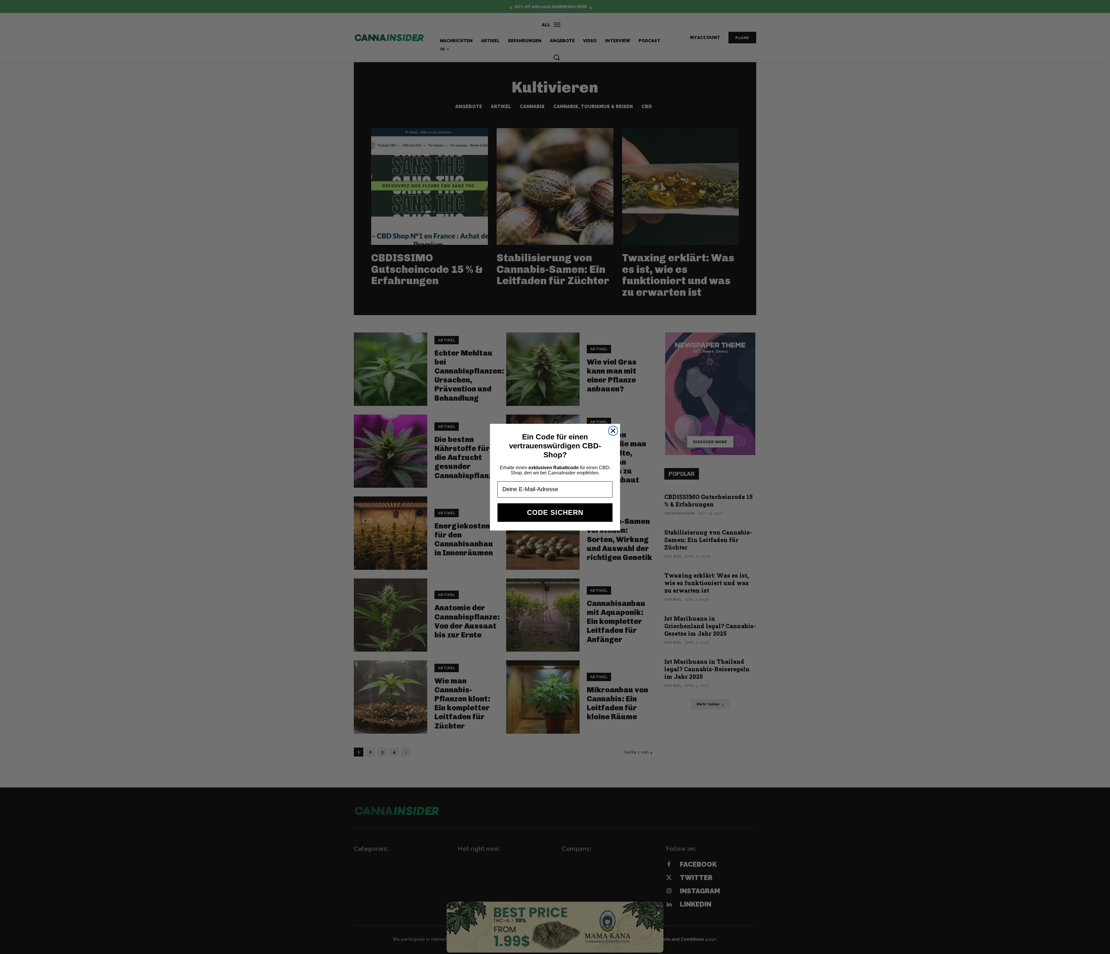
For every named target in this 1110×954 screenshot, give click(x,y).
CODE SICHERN (555, 512)
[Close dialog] (613, 430)
